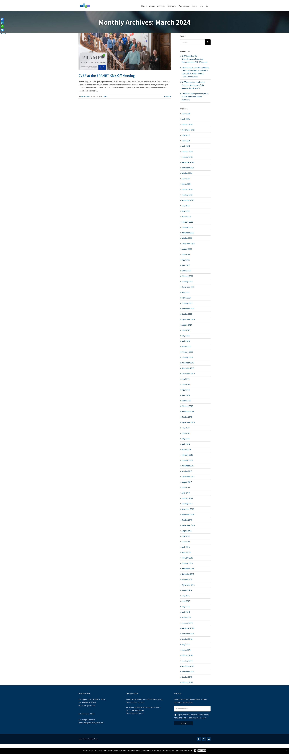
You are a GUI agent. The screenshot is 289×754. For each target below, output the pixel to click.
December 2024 (188, 162)
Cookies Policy (93, 739)
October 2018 (187, 417)
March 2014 (186, 650)
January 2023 (187, 227)
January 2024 (187, 195)
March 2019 (186, 401)
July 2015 (185, 596)
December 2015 (188, 569)
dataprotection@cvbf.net (93, 723)
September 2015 (188, 585)
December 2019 (188, 363)
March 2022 (186, 271)
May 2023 (186, 211)
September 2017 (188, 477)
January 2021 (187, 303)
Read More (167, 96)
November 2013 (188, 672)
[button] (207, 5)
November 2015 (188, 574)
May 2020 (186, 336)
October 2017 (187, 471)
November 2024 (188, 168)
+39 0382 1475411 (137, 702)
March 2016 (186, 552)
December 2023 (188, 200)
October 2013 (187, 677)
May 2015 (186, 607)
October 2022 (187, 238)
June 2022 (186, 254)
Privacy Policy (82, 739)
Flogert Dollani (85, 96)
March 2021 (186, 298)
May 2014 (186, 645)
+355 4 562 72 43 (136, 713)
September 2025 (188, 130)
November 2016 (188, 514)
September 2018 (188, 422)
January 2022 (187, 282)
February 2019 (187, 406)
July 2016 (185, 536)
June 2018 (186, 433)
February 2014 (187, 655)
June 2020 (186, 330)
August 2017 (187, 482)
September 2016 (188, 525)
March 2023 (186, 216)
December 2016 (188, 509)
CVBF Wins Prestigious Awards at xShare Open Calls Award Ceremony (195, 97)
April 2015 (186, 612)
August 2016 (187, 531)
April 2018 (186, 444)
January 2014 (187, 661)
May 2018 (186, 439)
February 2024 (187, 189)
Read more (202, 750)
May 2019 (186, 390)
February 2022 (187, 276)
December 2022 (188, 233)
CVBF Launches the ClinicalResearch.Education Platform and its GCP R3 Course (194, 59)
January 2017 (187, 504)
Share (3, 33)
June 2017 (186, 487)
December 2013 (188, 666)
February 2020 (187, 352)
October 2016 (187, 520)
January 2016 (187, 563)
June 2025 (186, 141)
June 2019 (186, 384)
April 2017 (186, 493)
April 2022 (186, 265)
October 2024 (187, 173)
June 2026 (186, 114)
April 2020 (186, 341)
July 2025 (185, 135)
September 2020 (188, 319)
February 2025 (187, 151)
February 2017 (187, 498)
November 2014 (188, 634)
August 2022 (187, 249)
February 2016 (187, 558)
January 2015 (187, 623)
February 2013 (187, 682)
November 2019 (188, 368)
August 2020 (187, 325)
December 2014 (188, 628)
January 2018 (187, 460)
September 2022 (188, 244)
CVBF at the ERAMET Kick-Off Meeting (106, 75)
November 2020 (188, 309)
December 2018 (188, 412)
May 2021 (186, 292)
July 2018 (185, 428)
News (105, 96)
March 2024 (186, 184)
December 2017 (188, 466)
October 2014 (187, 639)
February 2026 (187, 124)
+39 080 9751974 (89, 702)
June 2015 (186, 601)
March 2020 (186, 347)
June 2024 (186, 179)
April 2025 (186, 146)
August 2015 (187, 590)
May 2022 (186, 260)
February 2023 (187, 222)
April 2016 (186, 547)
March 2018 (186, 450)
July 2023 (185, 206)
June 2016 (186, 542)
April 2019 (186, 395)
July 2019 (185, 379)
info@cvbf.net (89, 705)
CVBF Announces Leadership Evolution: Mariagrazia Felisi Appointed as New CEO (193, 85)
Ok (195, 750)
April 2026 (186, 119)
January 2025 (187, 157)
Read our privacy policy (197, 718)
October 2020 (187, 314)
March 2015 (186, 617)
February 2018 (187, 455)
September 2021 (188, 287)
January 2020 (187, 357)
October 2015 (187, 579)
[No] (286, 751)
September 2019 (188, 374)
